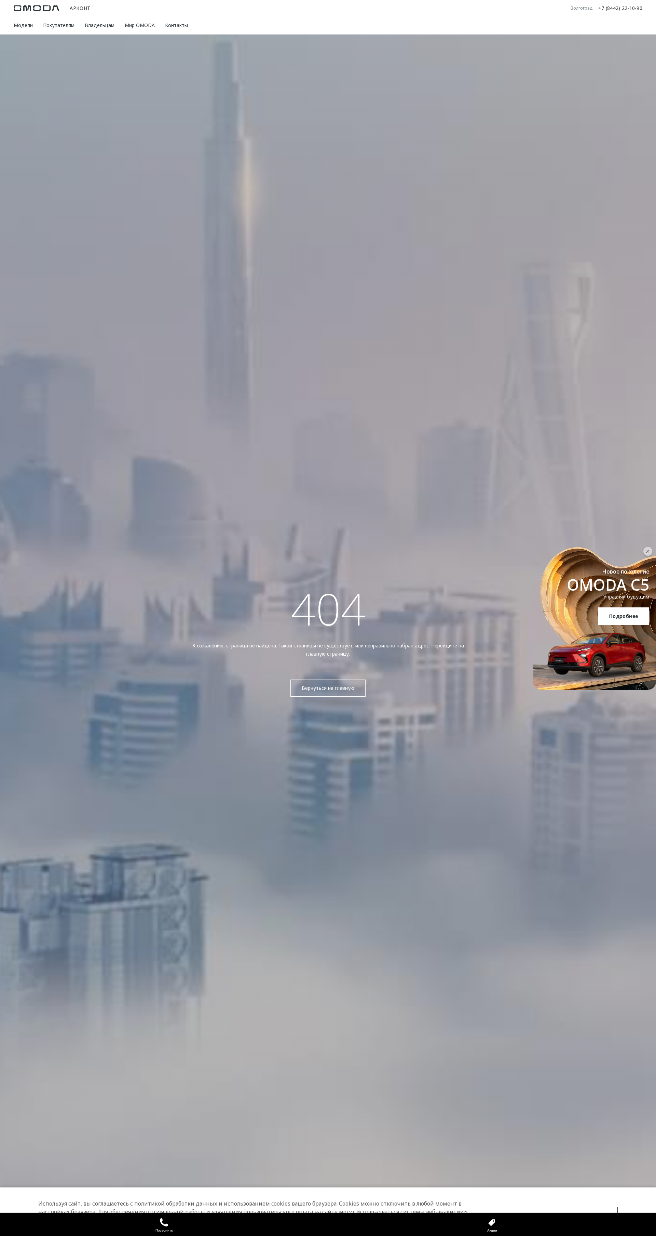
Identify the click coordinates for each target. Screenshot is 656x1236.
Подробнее (623, 616)
